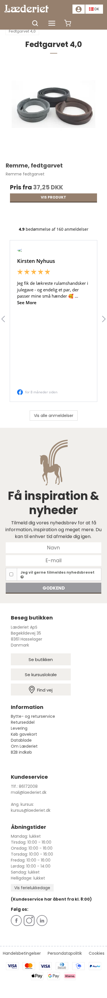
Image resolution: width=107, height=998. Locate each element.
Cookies (96, 953)
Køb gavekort (24, 734)
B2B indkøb (21, 752)
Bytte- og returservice (33, 716)
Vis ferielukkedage (32, 888)
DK (96, 9)
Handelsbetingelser (22, 953)
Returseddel (23, 722)
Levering (19, 728)
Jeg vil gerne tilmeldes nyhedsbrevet (57, 572)
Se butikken (41, 659)
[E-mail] (53, 560)
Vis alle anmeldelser (53, 415)
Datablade (21, 740)
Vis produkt (53, 197)
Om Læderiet (24, 746)
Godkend (54, 588)
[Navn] (53, 547)
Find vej (45, 690)
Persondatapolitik (65, 953)
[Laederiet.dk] (28, 9)
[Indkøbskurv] (67, 26)
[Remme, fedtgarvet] (54, 110)
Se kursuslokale (41, 675)
